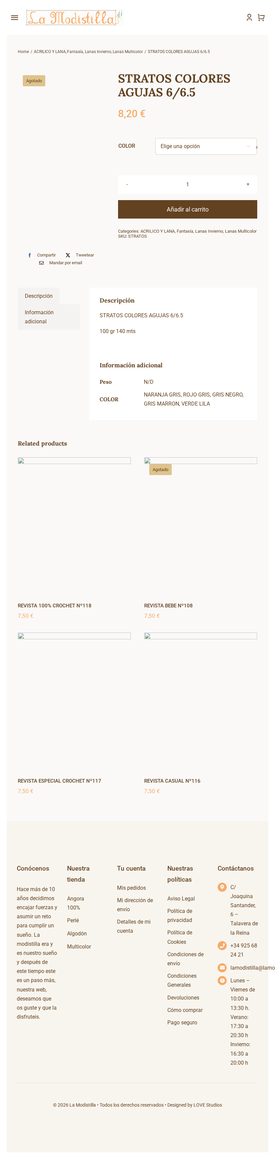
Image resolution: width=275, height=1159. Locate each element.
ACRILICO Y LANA (158, 231)
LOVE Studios (208, 1105)
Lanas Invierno (209, 231)
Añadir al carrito (188, 209)
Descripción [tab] (39, 296)
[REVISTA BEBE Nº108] (200, 525)
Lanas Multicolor (241, 231)
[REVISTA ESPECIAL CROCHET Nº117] (74, 701)
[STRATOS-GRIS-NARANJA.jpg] (62, 157)
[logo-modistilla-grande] (73, 9)
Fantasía (185, 231)
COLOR (126, 146)
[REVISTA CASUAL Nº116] (200, 701)
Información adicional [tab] (39, 317)
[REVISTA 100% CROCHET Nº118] (74, 525)
